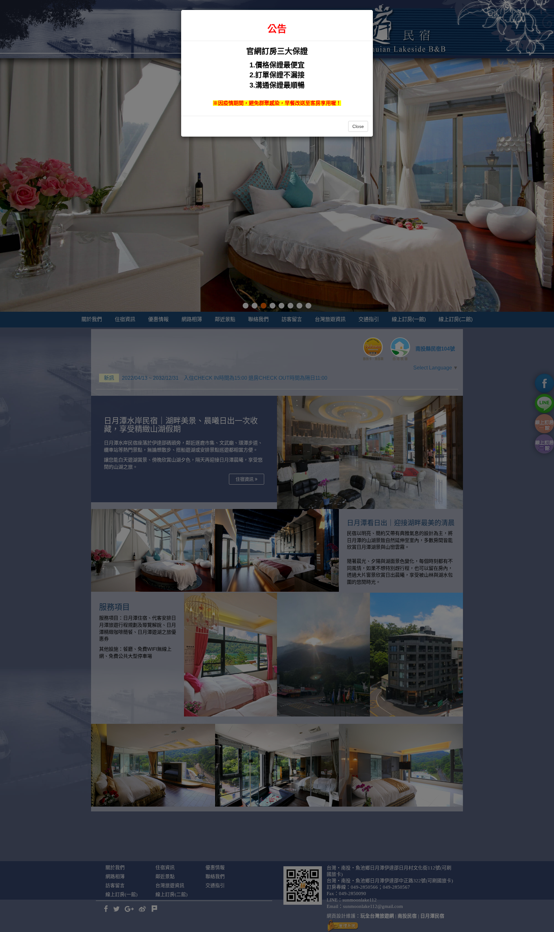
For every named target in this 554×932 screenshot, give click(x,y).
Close (358, 126)
